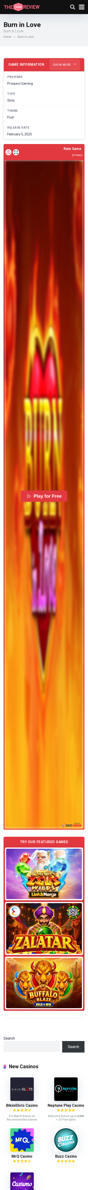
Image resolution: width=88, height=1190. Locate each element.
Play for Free (48, 496)
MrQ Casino (21, 1156)
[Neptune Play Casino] (66, 1099)
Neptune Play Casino (66, 1105)
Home (7, 36)
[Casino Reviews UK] (22, 6)
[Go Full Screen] (16, 152)
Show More (62, 64)
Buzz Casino (66, 1156)
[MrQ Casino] (22, 1150)
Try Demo (44, 874)
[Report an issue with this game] (8, 152)
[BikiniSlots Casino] (22, 1099)
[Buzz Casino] (66, 1150)
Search (9, 1038)
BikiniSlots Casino (22, 1105)
